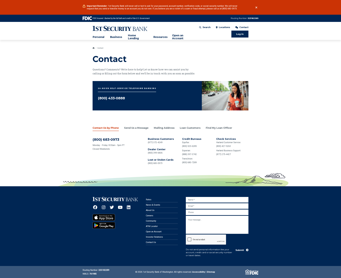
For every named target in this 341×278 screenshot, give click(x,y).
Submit (240, 250)
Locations (224, 27)
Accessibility (198, 272)
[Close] (256, 7)
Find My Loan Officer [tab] (219, 127)
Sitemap (211, 272)
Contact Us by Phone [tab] (106, 127)
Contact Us (151, 242)
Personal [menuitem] (98, 37)
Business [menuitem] (116, 37)
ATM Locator (152, 226)
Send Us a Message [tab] (136, 127)
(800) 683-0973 (106, 139)
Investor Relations (154, 237)
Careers (149, 215)
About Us (150, 210)
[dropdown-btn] (105, 37)
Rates (148, 199)
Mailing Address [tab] (164, 127)
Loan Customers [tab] (190, 127)
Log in (240, 34)
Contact (243, 27)
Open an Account (153, 231)
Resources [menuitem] (160, 37)
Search (207, 27)
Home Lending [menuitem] (133, 37)
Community (151, 221)
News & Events (153, 205)
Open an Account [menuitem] (177, 37)
